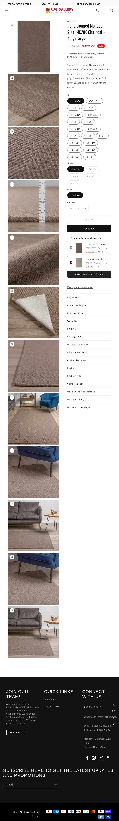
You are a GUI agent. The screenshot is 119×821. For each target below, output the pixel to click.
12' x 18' (75, 156)
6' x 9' (74, 135)
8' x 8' (102, 135)
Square (76, 184)
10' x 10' (75, 142)
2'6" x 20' (92, 128)
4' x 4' (74, 107)
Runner (94, 170)
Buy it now (89, 228)
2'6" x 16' (75, 128)
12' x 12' (75, 149)
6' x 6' (74, 121)
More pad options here (80, 287)
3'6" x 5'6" (76, 100)
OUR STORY (49, 699)
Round (92, 177)
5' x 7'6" (88, 107)
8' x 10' (88, 121)
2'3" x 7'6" (94, 100)
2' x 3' (90, 156)
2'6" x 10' (75, 114)
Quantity (71, 202)
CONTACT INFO (51, 706)
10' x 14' (91, 142)
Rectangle (76, 169)
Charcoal (75, 195)
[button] (6, 10)
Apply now (15, 732)
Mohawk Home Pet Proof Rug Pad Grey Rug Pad (97, 259)
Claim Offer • (89, 274)
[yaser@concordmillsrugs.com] (99, 710)
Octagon (77, 177)
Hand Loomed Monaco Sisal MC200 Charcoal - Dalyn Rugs (97, 244)
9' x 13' (88, 135)
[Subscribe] (55, 784)
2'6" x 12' (92, 114)
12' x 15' (91, 149)
